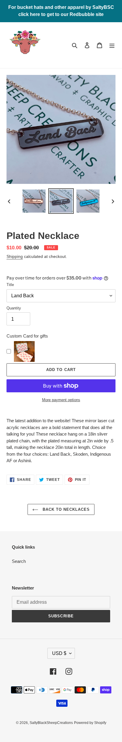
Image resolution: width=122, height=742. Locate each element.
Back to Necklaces (65, 509)
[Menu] (112, 45)
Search (19, 561)
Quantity (14, 308)
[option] (34, 201)
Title (10, 284)
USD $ (59, 653)
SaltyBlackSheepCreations (51, 723)
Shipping (15, 256)
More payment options (61, 400)
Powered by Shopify (90, 723)
